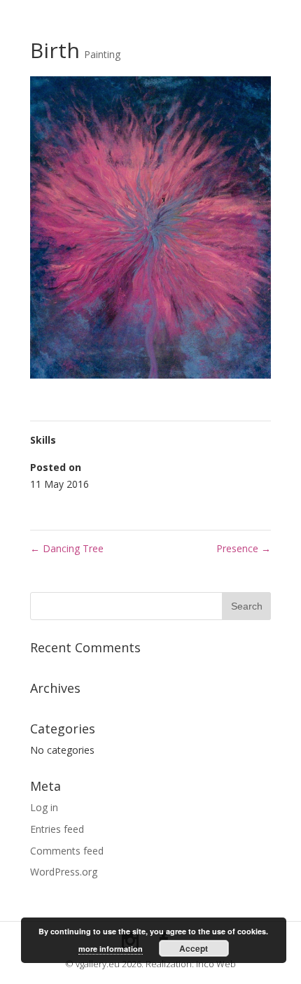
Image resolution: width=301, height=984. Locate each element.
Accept (193, 948)
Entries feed (57, 829)
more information (110, 948)
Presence (243, 548)
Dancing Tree (67, 548)
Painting (102, 54)
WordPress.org (63, 871)
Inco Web (216, 963)
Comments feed (67, 850)
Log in (44, 807)
